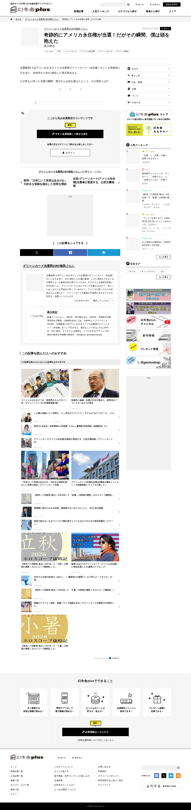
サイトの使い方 (61, 771)
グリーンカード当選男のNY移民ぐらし (42, 19)
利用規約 (102, 771)
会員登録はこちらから (97, 732)
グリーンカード (106, 51)
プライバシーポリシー (108, 776)
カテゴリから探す (127, 11)
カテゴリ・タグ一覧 (19, 785)
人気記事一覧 (16, 776)
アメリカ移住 (123, 51)
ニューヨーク (71, 51)
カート (141, 4)
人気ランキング (100, 11)
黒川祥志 (52, 312)
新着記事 (79, 11)
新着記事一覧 (16, 771)
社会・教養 (137, 82)
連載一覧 (14, 780)
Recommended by (101, 658)
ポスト (167, 28)
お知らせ (136, 102)
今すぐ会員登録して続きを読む (71, 134)
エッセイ (50, 51)
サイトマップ (104, 785)
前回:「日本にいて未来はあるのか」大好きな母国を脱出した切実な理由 (45, 182)
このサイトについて (63, 767)
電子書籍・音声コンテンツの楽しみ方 (72, 776)
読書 (134, 89)
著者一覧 (14, 789)
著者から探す (153, 11)
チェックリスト (148, 271)
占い (163, 271)
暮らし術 (135, 75)
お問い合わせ (104, 767)
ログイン (156, 4)
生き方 (18, 19)
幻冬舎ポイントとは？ (64, 785)
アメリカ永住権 (88, 51)
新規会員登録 (172, 4)
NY (59, 51)
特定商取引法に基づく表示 (110, 780)
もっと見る (163, 257)
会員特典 (58, 780)
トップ (13, 767)
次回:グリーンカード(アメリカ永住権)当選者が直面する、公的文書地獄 (94, 182)
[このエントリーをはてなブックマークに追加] (171, 776)
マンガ (135, 95)
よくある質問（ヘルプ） (65, 789)
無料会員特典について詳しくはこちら (96, 740)
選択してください (101, 300)
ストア (172, 11)
